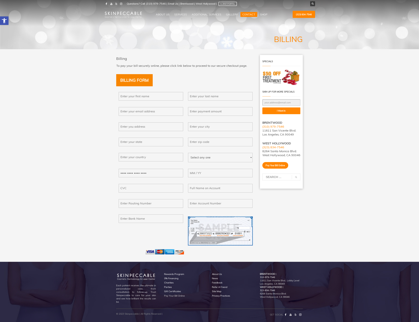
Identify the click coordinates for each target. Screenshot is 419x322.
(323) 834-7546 (273, 147)
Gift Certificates (172, 291)
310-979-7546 (267, 277)
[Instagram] (121, 3)
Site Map (216, 291)
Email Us (173, 3)
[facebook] (106, 3)
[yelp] (116, 3)
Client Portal (227, 4)
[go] (296, 177)
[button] (4, 20)
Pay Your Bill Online (174, 295)
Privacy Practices (221, 295)
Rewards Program (174, 274)
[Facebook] (285, 314)
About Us (217, 274)
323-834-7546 (267, 290)
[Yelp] (295, 314)
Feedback (217, 282)
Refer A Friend (219, 287)
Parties (168, 287)
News (215, 278)
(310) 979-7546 (156, 3)
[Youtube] (111, 3)
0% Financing (171, 278)
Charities (169, 282)
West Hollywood (205, 3)
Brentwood (186, 3)
